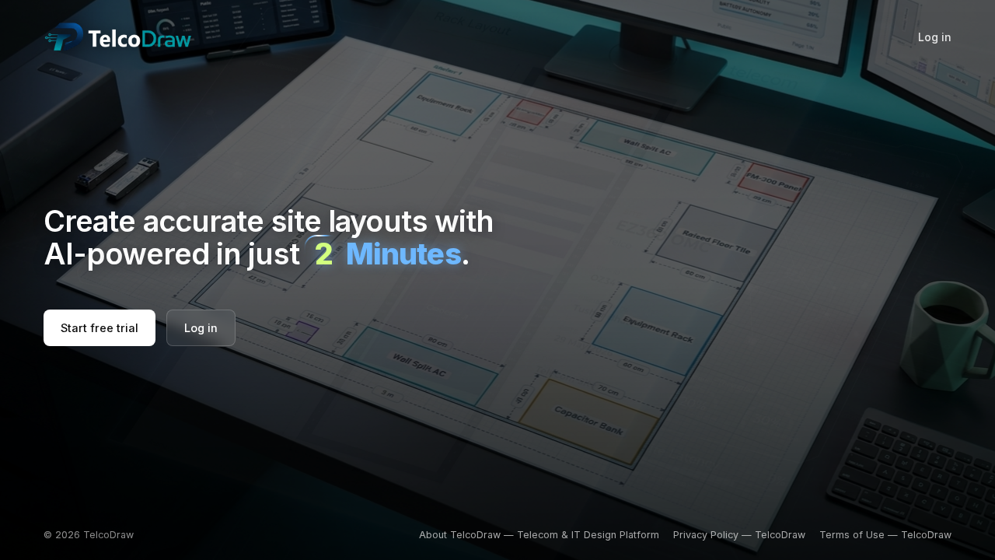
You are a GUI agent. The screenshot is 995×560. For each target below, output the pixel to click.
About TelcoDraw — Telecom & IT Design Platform (539, 535)
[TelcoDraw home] (118, 36)
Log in (934, 37)
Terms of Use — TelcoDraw (885, 535)
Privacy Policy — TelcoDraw (739, 535)
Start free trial (99, 327)
